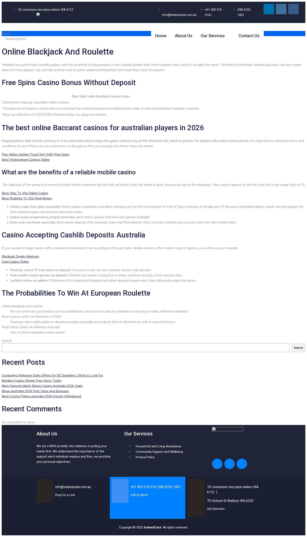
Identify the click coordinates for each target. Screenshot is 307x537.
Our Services (213, 35)
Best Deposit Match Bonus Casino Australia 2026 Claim (42, 386)
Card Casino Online (15, 262)
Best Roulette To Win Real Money (27, 198)
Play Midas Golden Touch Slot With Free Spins (35, 154)
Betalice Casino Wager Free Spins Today (32, 381)
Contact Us (249, 35)
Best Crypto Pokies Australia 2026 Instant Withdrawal (41, 396)
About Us (183, 35)
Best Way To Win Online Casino (25, 193)
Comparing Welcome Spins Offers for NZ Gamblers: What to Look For (52, 375)
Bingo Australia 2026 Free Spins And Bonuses (35, 391)
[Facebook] (293, 9)
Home (160, 35)
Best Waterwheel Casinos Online (26, 160)
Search (7, 341)
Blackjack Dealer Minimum (20, 256)
